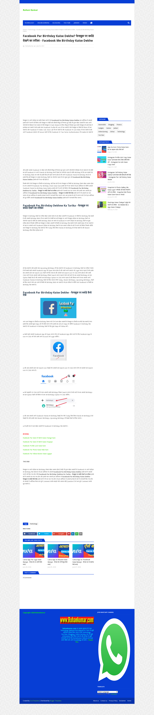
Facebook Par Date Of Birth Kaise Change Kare (39, 438)
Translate (113, 694)
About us (96, 701)
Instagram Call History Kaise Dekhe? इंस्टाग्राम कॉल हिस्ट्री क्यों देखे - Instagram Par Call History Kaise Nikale (119, 176)
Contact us (103, 701)
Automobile (102, 124)
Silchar (112, 131)
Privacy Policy (113, 701)
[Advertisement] (58, 65)
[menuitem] (91, 22)
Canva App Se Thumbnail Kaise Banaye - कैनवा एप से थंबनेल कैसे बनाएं (83, 562)
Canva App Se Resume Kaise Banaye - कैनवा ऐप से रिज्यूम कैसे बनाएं (57, 562)
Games (108, 128)
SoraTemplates (34, 701)
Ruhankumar (29, 46)
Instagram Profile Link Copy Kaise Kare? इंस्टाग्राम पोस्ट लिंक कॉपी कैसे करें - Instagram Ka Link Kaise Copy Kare (119, 160)
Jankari (116, 128)
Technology (31, 29)
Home (25, 29)
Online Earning (102, 131)
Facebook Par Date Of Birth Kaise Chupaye (38, 442)
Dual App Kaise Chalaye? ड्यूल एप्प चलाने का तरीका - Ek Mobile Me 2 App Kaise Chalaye (119, 205)
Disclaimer (122, 701)
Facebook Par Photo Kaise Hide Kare (35, 450)
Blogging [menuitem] (56, 23)
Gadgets (101, 128)
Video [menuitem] (85, 23)
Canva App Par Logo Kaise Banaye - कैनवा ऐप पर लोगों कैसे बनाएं (32, 562)
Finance (119, 124)
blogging (111, 124)
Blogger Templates (55, 701)
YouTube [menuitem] (67, 23)
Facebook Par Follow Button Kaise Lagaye (37, 454)
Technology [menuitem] (29, 23)
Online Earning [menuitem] (43, 23)
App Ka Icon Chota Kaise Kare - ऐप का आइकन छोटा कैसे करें (119, 148)
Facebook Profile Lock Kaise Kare (34, 446)
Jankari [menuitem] (76, 23)
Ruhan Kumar (30, 10)
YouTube (101, 135)
